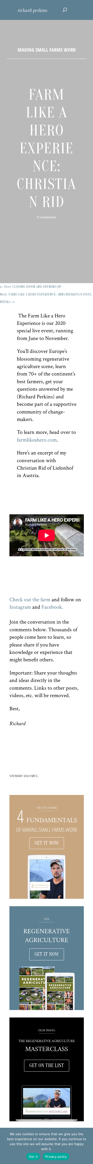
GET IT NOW (46, 843)
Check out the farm (29, 599)
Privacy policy (56, 1157)
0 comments (46, 217)
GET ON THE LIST (46, 1065)
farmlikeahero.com (37, 440)
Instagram (20, 607)
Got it (33, 1157)
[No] (86, 1145)
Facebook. (52, 607)
